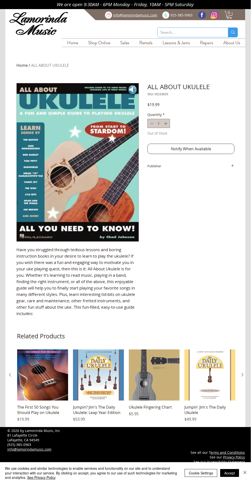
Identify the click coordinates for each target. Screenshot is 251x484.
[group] (126, 386)
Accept (229, 472)
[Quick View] (42, 375)
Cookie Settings (201, 472)
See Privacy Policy (41, 477)
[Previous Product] (10, 375)
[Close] (245, 473)
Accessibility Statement (226, 461)
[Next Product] (242, 375)
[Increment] (166, 123)
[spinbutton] (158, 123)
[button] (229, 15)
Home (22, 65)
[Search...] (233, 32)
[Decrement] (151, 123)
